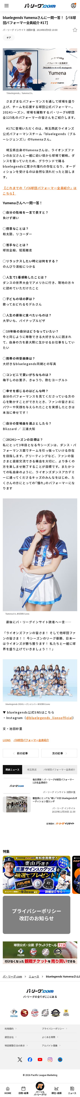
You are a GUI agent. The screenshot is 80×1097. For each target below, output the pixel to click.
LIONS (7, 740)
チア (9, 37)
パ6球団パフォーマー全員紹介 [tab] (59, 769)
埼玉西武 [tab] (31, 769)
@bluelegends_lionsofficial (49, 717)
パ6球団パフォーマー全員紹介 (31, 740)
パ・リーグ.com (12, 976)
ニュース (34, 976)
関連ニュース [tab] (13, 769)
